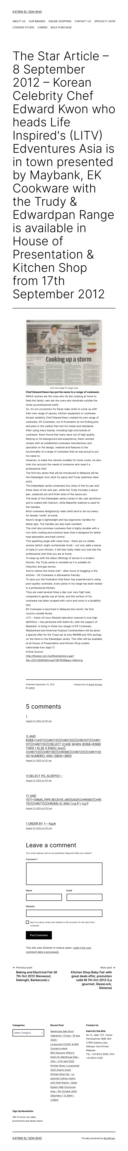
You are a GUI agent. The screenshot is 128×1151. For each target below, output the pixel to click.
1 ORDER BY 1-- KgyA (41, 823)
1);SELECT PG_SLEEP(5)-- (44, 776)
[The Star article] (64, 352)
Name (29, 890)
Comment (32, 859)
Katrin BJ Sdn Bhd (27, 12)
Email (69, 890)
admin (32, 688)
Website (30, 906)
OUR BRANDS (37, 21)
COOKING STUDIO (23, 27)
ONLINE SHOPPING (59, 21)
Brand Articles (95, 684)
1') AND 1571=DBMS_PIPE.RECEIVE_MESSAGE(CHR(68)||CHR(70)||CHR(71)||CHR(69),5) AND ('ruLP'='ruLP (64, 799)
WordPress (109, 1138)
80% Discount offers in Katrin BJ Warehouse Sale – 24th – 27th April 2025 (64, 1057)
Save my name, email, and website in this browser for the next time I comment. (62, 924)
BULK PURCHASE (61, 27)
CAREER (42, 27)
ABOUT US (19, 21)
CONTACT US (83, 21)
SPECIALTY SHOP (105, 21)
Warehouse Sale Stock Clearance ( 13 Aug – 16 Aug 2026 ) (65, 1035)
